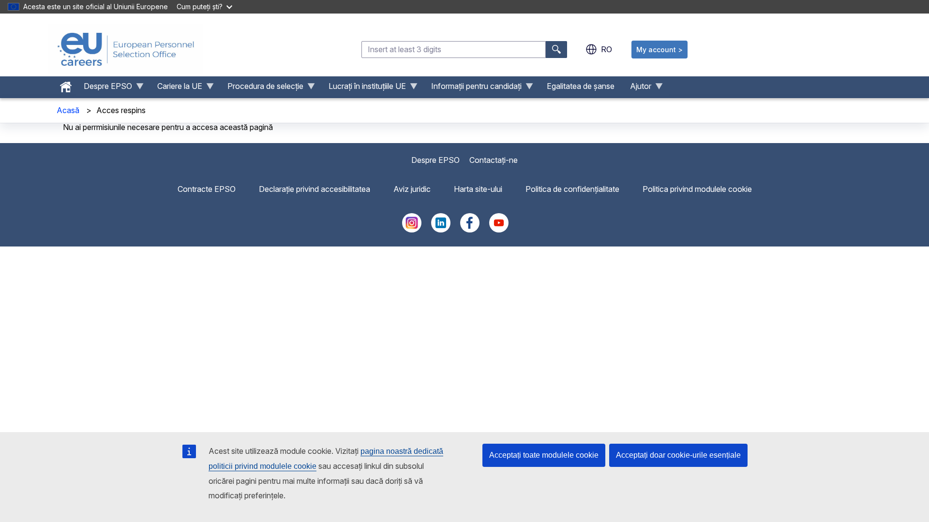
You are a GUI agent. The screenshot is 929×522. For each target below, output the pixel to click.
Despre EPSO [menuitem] (104, 88)
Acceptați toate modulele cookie (544, 455)
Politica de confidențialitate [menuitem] (572, 189)
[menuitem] (66, 84)
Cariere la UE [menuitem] (176, 88)
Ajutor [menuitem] (636, 88)
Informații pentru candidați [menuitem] (472, 88)
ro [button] (606, 49)
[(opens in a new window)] (411, 229)
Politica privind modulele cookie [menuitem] (697, 189)
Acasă (68, 110)
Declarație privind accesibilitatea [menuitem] (314, 189)
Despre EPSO (435, 160)
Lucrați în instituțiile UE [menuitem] (363, 88)
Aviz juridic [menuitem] (412, 189)
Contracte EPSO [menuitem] (207, 189)
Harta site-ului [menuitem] (478, 189)
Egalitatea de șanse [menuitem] (580, 86)
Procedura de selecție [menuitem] (261, 88)
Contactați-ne (493, 160)
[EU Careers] (125, 49)
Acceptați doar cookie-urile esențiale (678, 455)
